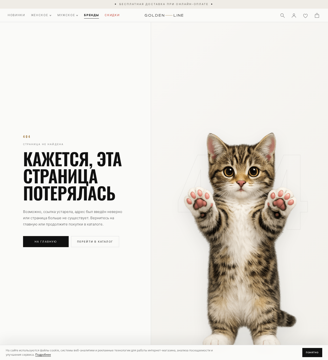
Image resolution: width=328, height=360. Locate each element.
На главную (46, 241)
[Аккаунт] (294, 15)
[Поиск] (282, 15)
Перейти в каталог (95, 241)
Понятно (312, 352)
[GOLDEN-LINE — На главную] (164, 14)
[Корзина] (317, 15)
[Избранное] (305, 15)
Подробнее (43, 354)
